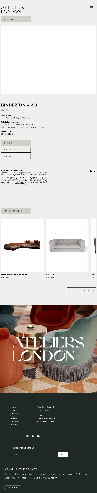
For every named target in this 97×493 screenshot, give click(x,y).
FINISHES (8, 156)
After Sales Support (45, 407)
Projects (14, 413)
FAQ (39, 412)
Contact (14, 427)
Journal (13, 424)
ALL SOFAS (89, 290)
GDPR (39, 415)
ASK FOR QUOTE (11, 149)
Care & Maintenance (46, 418)
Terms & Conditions (45, 421)
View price (5, 277)
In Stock (13, 410)
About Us (14, 421)
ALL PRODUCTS (11, 19)
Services (14, 416)
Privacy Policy (43, 409)
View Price (5, 110)
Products (14, 407)
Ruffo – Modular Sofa (14, 274)
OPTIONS (8, 143)
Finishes (13, 418)
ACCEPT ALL (13, 487)
